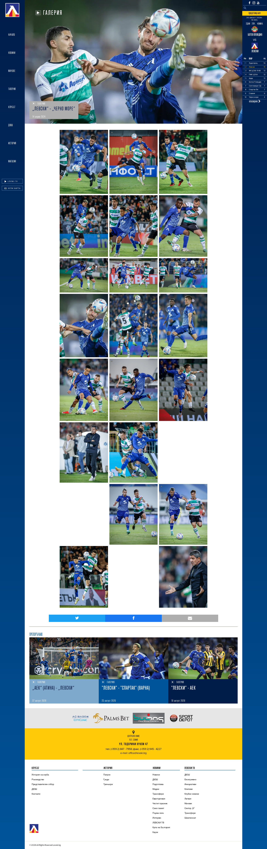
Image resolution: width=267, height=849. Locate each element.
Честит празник (160, 803)
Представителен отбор (43, 784)
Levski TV (12, 181)
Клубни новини (191, 793)
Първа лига (158, 813)
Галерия (12, 89)
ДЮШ (10, 125)
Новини (11, 52)
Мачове (11, 71)
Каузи (155, 832)
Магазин (12, 161)
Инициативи (190, 784)
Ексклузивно (190, 779)
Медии (156, 789)
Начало (11, 34)
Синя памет (158, 808)
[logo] (12, 10)
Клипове (188, 789)
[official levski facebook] (249, 2)
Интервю (157, 817)
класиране (253, 101)
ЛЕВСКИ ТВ (158, 822)
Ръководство (38, 779)
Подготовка (158, 784)
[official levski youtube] (258, 2)
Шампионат (190, 817)
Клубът (11, 107)
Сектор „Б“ (189, 808)
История (12, 143)
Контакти (36, 793)
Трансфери (158, 793)
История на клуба (40, 774)
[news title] (64, 658)
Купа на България (161, 827)
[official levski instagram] (253, 2)
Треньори (108, 784)
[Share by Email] (190, 618)
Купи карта (14, 188)
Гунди (106, 779)
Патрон (106, 774)
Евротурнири (159, 798)
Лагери (187, 798)
